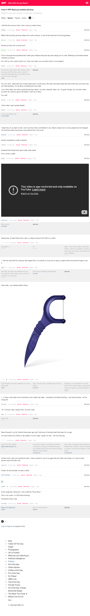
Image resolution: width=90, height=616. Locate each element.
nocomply (4, 503)
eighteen (35, 509)
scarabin (35, 273)
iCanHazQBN (5, 116)
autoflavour (4, 220)
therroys (3, 40)
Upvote (18, 30)
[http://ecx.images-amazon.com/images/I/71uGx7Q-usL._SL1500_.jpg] (45, 332)
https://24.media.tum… (9, 507)
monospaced (36, 453)
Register (10, 526)
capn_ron (4, 465)
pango (3, 158)
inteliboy (3, 30)
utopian (3, 486)
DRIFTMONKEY (6, 475)
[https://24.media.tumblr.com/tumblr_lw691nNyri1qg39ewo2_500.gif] (45, 482)
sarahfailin (4, 226)
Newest (10, 18)
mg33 (2, 78)
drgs (2, 414)
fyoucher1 (36, 388)
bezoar (3, 66)
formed (3, 100)
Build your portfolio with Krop (23, 9)
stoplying (3, 135)
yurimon (3, 145)
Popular (17, 18)
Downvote (24, 30)
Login (3, 526)
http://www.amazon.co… (9, 446)
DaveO (3, 110)
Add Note (86, 30)
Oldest (3, 18)
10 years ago (11, 30)
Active (24, 18)
